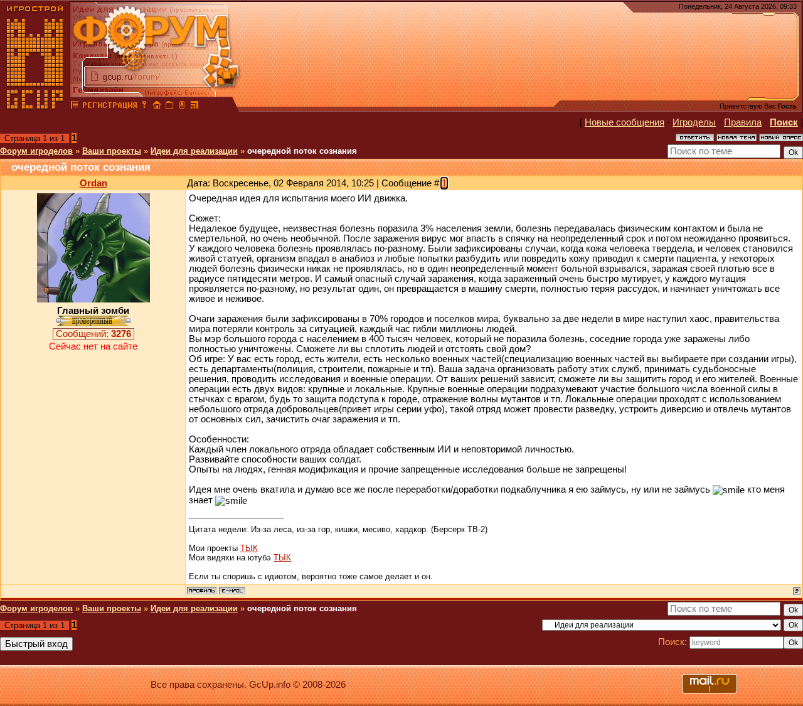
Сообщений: (93, 334)
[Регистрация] (109, 107)
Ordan (93, 183)
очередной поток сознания (302, 151)
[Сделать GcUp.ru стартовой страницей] (157, 107)
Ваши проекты (111, 151)
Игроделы (694, 122)
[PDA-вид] (182, 107)
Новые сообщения (624, 122)
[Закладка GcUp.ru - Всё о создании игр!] (169, 107)
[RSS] (194, 107)
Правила (743, 122)
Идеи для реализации (194, 151)
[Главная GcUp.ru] (35, 107)
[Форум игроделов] (74, 107)
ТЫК (249, 548)
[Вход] (144, 107)
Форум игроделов (36, 151)
